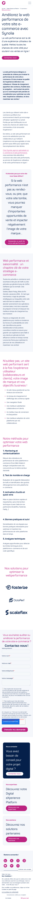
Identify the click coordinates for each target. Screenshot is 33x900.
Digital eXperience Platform (13, 8)
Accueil (3, 8)
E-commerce (24, 8)
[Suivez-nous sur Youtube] (5, 865)
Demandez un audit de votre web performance (16, 242)
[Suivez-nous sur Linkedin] (5, 860)
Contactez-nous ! (10, 58)
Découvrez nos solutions (13, 839)
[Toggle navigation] (29, 2)
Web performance (6, 10)
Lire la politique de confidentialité (10, 892)
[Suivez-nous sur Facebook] (24, 860)
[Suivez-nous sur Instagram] (18, 860)
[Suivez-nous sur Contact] (18, 865)
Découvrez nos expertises (13, 808)
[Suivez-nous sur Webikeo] (11, 865)
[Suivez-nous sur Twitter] (11, 860)
